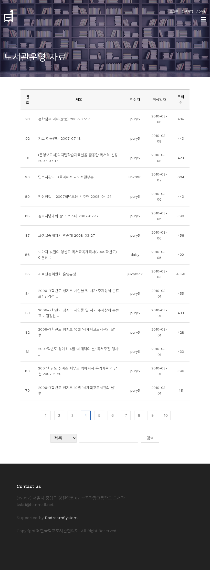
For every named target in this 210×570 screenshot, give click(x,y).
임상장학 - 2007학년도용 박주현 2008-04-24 (74, 196)
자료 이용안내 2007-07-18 (59, 138)
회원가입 (187, 11)
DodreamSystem (61, 517)
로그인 (174, 11)
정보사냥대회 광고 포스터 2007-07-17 (68, 216)
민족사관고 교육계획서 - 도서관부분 (66, 177)
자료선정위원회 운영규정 (57, 274)
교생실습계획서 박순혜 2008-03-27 (66, 235)
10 (166, 415)
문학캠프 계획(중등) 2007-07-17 (64, 119)
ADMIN (201, 11)
